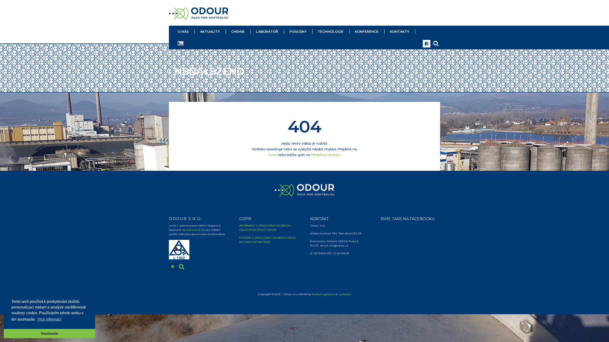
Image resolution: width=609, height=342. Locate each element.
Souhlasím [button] (49, 333)
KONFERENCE (366, 31)
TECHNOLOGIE (331, 31)
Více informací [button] (49, 319)
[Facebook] (426, 44)
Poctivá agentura (323, 294)
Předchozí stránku (326, 154)
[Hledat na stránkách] (436, 44)
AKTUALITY (210, 31)
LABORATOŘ (267, 31)
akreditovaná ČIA (193, 230)
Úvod (272, 154)
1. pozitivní (344, 294)
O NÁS (183, 31)
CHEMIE (238, 31)
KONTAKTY (399, 31)
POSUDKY (298, 31)
